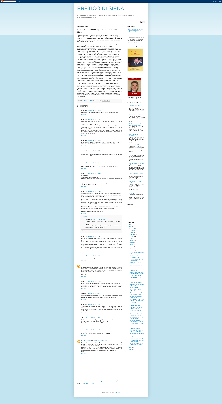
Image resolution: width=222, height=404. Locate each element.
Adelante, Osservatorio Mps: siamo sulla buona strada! (137, 273)
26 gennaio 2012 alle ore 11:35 (93, 110)
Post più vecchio (118, 381)
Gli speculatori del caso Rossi (136, 114)
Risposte (85, 216)
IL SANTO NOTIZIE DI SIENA (136, 29)
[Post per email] (100, 100)
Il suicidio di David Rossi (134, 105)
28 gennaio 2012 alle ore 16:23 (93, 265)
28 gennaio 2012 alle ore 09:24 (93, 255)
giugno (132, 240)
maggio (132, 242)
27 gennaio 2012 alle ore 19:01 (93, 236)
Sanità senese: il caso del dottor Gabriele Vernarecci (137, 266)
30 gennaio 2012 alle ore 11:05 (93, 317)
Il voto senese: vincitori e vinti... (136, 154)
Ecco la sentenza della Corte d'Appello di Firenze (137, 293)
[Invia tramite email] (102, 101)
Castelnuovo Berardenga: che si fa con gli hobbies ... (137, 281)
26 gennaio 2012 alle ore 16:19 (93, 150)
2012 (130, 226)
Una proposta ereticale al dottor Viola (136, 297)
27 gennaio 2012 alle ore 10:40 (93, 191)
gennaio (132, 251)
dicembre (132, 228)
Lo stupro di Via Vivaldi (135, 275)
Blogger (118, 392)
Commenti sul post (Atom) (88, 383)
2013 (130, 224)
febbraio (132, 248)
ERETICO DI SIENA (100, 8)
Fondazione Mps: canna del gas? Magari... (136, 260)
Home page (100, 381)
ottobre (132, 232)
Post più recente (81, 381)
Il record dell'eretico (134, 287)
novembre (132, 230)
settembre (132, 234)
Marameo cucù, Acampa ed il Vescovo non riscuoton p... (137, 300)
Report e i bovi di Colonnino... (136, 144)
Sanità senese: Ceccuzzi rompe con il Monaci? (136, 314)
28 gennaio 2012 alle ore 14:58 (97, 219)
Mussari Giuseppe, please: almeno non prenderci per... (137, 311)
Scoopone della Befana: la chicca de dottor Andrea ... (137, 331)
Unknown (83, 265)
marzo (131, 246)
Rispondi (83, 114)
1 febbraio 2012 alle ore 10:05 (93, 330)
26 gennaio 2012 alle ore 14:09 (93, 119)
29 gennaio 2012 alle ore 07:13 (93, 293)
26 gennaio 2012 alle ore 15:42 (93, 140)
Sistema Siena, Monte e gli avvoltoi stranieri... (136, 318)
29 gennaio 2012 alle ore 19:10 (93, 304)
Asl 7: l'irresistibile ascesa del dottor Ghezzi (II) (137, 341)
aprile (131, 244)
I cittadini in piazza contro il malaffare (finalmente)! (135, 182)
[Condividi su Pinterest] (109, 101)
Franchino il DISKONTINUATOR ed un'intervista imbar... (136, 304)
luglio (131, 238)
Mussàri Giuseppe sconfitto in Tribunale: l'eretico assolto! (136, 124)
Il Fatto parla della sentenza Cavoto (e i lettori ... (136, 256)
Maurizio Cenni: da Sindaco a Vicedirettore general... (137, 253)
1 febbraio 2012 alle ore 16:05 (100, 340)
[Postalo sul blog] (104, 101)
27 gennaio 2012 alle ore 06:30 (93, 173)
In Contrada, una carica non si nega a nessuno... (137, 334)
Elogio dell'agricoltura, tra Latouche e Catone (136, 308)
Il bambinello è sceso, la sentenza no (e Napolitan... (137, 321)
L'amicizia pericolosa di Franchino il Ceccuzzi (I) (136, 337)
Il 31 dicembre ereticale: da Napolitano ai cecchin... (136, 344)
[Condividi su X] (106, 101)
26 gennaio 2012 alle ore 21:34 (93, 163)
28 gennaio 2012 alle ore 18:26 (93, 281)
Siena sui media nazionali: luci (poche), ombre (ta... (137, 327)
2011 (130, 347)
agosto (132, 236)
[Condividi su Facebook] (107, 101)
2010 (130, 349)
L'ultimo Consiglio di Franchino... (136, 173)
